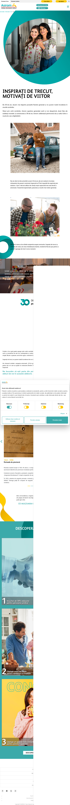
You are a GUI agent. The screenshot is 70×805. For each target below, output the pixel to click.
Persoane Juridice (15, 1)
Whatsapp (43, 8)
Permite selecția (35, 420)
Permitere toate (57, 420)
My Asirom (61, 1)
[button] (1, 441)
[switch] (26, 407)
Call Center (42, 5)
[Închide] (67, 268)
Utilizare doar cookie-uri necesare (13, 420)
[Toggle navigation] (68, 6)
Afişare (62, 413)
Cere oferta (46, 1)
